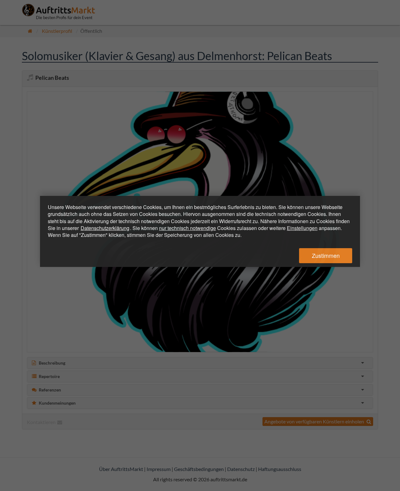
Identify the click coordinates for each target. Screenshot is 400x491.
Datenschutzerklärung (105, 228)
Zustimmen (326, 255)
